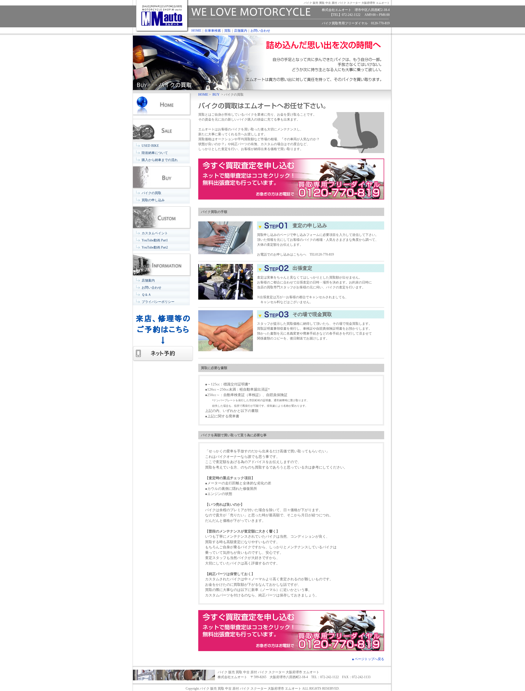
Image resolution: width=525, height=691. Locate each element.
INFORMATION (163, 264)
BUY (163, 176)
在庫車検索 (213, 31)
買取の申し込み (153, 200)
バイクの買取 (151, 193)
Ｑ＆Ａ (146, 295)
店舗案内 (240, 31)
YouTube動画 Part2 (155, 247)
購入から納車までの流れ (160, 160)
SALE (163, 129)
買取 (227, 31)
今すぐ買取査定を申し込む (291, 179)
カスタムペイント (155, 233)
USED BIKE (150, 146)
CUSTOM (163, 217)
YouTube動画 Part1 (155, 240)
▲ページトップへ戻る (367, 659)
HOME (196, 31)
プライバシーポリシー (158, 302)
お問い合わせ (260, 31)
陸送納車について (155, 153)
